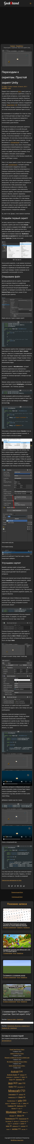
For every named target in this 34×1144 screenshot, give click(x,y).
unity (9, 88)
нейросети (16, 1126)
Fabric (24, 1077)
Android (17, 1071)
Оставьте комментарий (9, 927)
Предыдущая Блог (17, 892)
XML (20, 1103)
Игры (14, 953)
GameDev (4, 88)
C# (16, 105)
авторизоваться (6, 1040)
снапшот (24, 1126)
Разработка (26, 927)
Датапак (14, 1108)
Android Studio (13, 1075)
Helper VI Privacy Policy (17, 1053)
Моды (25, 1112)
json (21, 1083)
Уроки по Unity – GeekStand (15, 1019)
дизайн (23, 1123)
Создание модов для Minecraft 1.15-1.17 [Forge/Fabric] (17, 950)
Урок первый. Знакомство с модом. (17, 1000)
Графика (12, 1106)
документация (15, 142)
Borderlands (9, 1077)
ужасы (8, 1129)
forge (12, 1079)
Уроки (10, 1123)
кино (9, 1126)
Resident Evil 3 (13, 1097)
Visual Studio (10, 105)
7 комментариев (7, 953)
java (13, 1083)
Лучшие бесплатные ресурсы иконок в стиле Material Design (15, 924)
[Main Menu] (30, 3)
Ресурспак (9, 1121)
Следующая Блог (17, 897)
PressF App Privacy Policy (17, 1049)
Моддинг (14, 1111)
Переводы (20, 927)
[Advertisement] (17, 25)
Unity (20, 91)
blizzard (23, 1075)
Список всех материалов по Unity (12, 880)
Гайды (26, 1103)
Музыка (13, 1115)
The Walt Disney (12, 1101)
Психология (23, 1119)
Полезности (11, 1119)
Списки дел (24, 1121)
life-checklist (21, 1087)
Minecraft (16, 1090)
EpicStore (17, 1077)
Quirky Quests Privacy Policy (17, 1065)
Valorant (7, 1103)
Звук (20, 1108)
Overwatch (13, 1094)
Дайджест (21, 1106)
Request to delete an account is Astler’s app (17, 1057)
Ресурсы (16, 1121)
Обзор (20, 1116)
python (22, 1094)
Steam (21, 1097)
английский (16, 1123)
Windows (14, 1103)
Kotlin (13, 1087)
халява (16, 1129)
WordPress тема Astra (17, 1140)
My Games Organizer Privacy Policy (17, 1061)
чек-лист (24, 1129)
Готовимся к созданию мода (14, 975)
